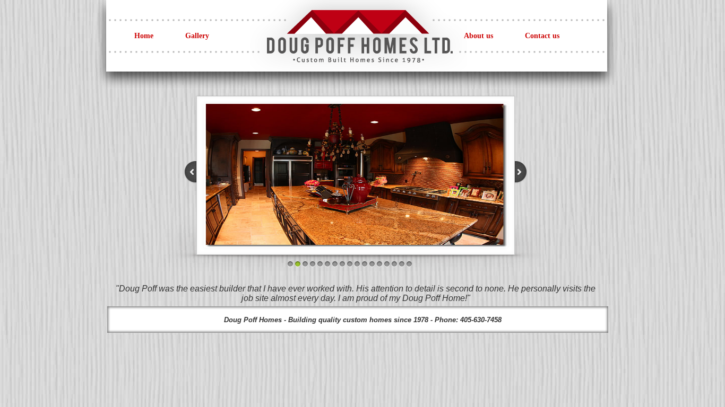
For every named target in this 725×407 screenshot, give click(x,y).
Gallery (197, 36)
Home (143, 36)
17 (409, 264)
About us (478, 36)
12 (372, 264)
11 (364, 264)
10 (357, 264)
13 (379, 264)
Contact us (542, 36)
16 (402, 264)
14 (387, 264)
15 (394, 264)
